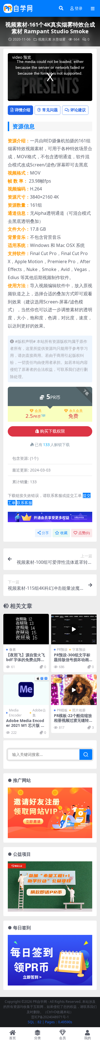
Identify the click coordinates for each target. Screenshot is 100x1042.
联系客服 (24, 502)
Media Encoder (15, 713)
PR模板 (62, 710)
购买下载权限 (52, 431)
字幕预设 (79, 649)
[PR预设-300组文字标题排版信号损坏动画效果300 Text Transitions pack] (74, 629)
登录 (78, 8)
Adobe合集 (39, 713)
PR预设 (62, 649)
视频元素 (44, 39)
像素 (12, 649)
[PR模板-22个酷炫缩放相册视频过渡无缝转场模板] (74, 690)
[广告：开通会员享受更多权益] (50, 519)
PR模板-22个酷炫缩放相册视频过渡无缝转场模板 (73, 720)
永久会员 (75, 411)
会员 (38, 411)
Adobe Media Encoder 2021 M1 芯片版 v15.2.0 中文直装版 (25, 725)
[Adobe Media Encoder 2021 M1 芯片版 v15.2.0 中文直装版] (26, 690)
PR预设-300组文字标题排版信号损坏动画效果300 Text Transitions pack (74, 661)
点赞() (84, 533)
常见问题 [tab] (50, 109)
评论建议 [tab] (78, 109)
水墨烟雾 (59, 39)
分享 (45, 533)
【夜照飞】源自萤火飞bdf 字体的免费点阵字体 (25, 659)
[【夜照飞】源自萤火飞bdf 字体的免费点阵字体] (26, 629)
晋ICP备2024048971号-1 (50, 1017)
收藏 (64, 533)
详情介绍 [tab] (22, 109)
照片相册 (79, 710)
